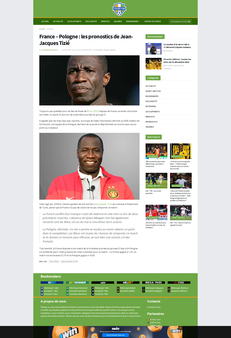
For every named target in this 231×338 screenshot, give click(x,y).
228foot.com (155, 326)
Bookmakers (132, 21)
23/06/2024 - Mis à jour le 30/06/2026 (76, 50)
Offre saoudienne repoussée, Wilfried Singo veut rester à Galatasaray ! (155, 163)
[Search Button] (189, 21)
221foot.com (155, 319)
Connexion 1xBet (50, 294)
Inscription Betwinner (78, 291)
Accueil (42, 29)
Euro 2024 (93, 111)
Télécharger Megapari (154, 288)
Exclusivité (91, 21)
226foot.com (155, 322)
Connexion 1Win (101, 294)
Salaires (118, 21)
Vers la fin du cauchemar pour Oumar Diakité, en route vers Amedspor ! (156, 225)
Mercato (105, 21)
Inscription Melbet (127, 291)
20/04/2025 (169, 51)
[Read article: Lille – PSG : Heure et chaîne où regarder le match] (181, 212)
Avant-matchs (110, 50)
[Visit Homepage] (115, 9)
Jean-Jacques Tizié (103, 204)
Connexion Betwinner (78, 294)
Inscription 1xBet (50, 291)
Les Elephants (74, 21)
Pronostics (151, 121)
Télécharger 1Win (101, 288)
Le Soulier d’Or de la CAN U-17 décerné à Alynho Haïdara (177, 46)
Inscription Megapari (153, 291)
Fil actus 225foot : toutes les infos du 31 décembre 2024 (177, 60)
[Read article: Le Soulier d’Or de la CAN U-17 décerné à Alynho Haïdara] (154, 49)
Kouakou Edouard (50, 50)
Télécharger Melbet (128, 288)
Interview (151, 106)
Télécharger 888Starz (179, 288)
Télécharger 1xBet (51, 288)
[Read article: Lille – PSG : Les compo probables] (156, 180)
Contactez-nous (152, 21)
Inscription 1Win (101, 291)
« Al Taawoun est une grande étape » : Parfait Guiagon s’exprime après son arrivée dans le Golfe (180, 165)
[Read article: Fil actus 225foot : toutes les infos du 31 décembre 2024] (154, 63)
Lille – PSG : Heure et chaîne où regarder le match (180, 224)
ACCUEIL (45, 21)
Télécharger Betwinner (78, 288)
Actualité (58, 21)
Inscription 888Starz (179, 291)
